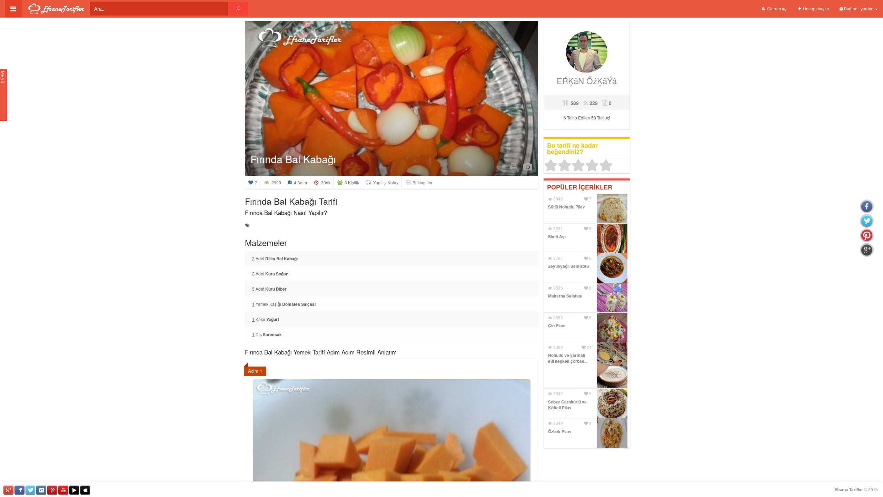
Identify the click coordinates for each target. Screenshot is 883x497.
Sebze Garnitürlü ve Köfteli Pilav (567, 405)
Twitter (31, 490)
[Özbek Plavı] (612, 432)
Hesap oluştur (815, 8)
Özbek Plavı (559, 431)
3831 (557, 228)
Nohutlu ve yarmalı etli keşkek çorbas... (567, 358)
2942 (557, 393)
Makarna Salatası (565, 296)
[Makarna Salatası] (612, 297)
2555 (557, 317)
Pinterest (52, 490)
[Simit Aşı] (612, 237)
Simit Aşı (557, 236)
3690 (557, 347)
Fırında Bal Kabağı (293, 159)
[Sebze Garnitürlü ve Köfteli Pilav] (612, 403)
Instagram (41, 490)
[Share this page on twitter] (867, 221)
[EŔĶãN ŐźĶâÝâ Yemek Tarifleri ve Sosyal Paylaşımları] (586, 51)
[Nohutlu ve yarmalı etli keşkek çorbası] (612, 365)
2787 (557, 258)
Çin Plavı (556, 325)
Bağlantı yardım (858, 8)
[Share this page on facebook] (867, 206)
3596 (557, 288)
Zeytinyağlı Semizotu (568, 266)
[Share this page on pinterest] (867, 235)
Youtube (63, 490)
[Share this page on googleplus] (867, 250)
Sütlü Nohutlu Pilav (566, 207)
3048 (557, 199)
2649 (557, 423)
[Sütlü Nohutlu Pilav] (612, 208)
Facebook (19, 490)
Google (8, 490)
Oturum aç (776, 8)
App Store (85, 490)
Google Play (74, 490)
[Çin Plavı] (612, 326)
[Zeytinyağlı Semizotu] (612, 267)
